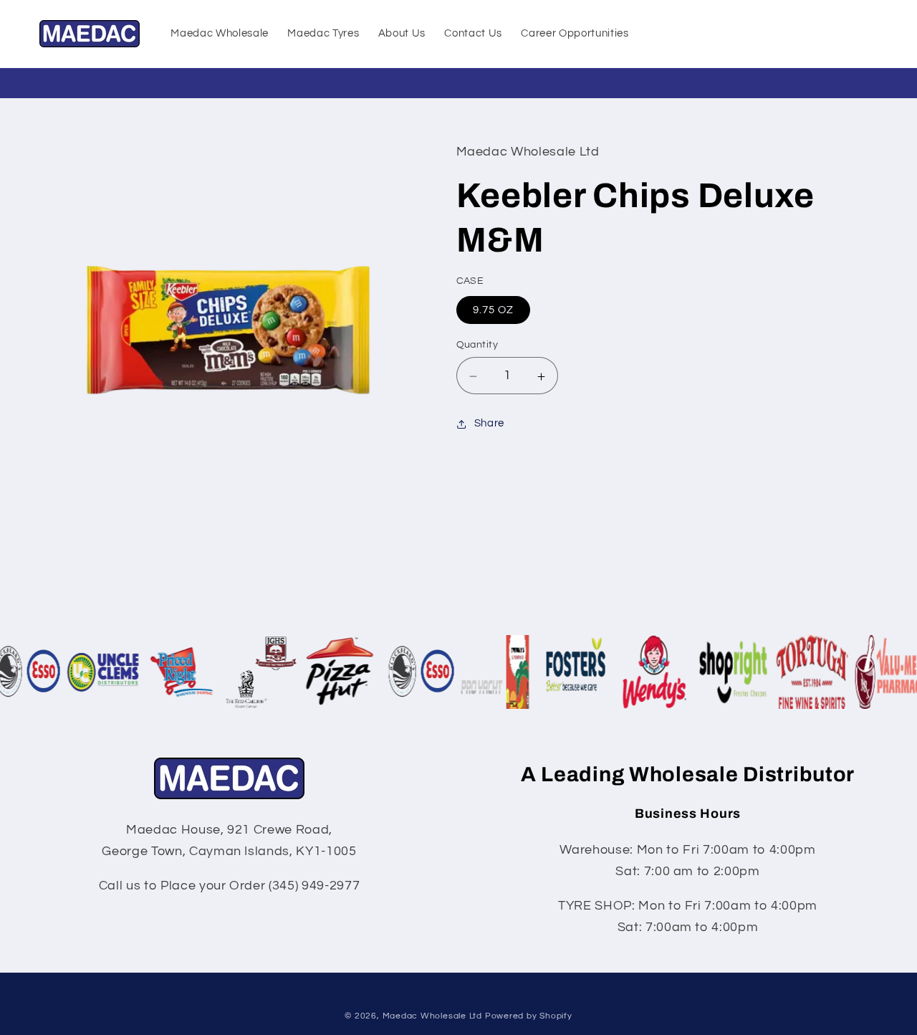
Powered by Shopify (528, 1016)
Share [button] (489, 423)
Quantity (477, 345)
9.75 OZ (493, 310)
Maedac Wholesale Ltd (432, 1016)
